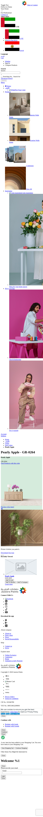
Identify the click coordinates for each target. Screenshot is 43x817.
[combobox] (10, 73)
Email (4, 771)
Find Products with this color (10, 463)
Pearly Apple (9, 576)
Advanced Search (7, 78)
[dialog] (21, 721)
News (7, 637)
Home (7, 439)
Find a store (9, 635)
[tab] (21, 83)
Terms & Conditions (11, 698)
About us (8, 633)
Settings (3, 436)
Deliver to (6, 7)
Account (3, 434)
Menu (3, 82)
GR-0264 (4, 461)
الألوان (7, 88)
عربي (3, 56)
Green (7, 443)
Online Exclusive (10, 655)
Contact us (4, 15)
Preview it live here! (7, 507)
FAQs (7, 648)
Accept (3, 714)
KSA (15, 40)
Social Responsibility (12, 639)
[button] (21, 23)
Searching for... (8, 76)
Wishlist (7, 61)
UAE (21, 38)
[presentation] (2, 555)
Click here (14, 712)
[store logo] (18, 5)
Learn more (9, 584)
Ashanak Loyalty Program (13, 661)
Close (8, 714)
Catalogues (8, 657)
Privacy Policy (10, 697)
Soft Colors (9, 445)
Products (8, 92)
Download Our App (7, 553)
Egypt (21, 50)
